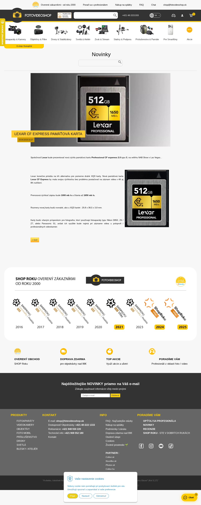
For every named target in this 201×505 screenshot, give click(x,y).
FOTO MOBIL (24, 433)
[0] (191, 15)
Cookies (110, 441)
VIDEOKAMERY (25, 425)
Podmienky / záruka (116, 429)
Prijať (72, 496)
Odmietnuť (101, 496)
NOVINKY (148, 425)
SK (156, 15)
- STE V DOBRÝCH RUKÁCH (166, 433)
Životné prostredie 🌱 (117, 445)
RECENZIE (149, 429)
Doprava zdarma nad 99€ (119, 433)
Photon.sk (110, 465)
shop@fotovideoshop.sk (70, 421)
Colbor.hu (110, 469)
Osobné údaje (113, 437)
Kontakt (52, 437)
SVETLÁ (21, 445)
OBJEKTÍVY (23, 429)
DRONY (21, 441)
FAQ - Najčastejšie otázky (119, 421)
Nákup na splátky (115, 425)
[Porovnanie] (174, 15)
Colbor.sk (110, 457)
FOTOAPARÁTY (25, 421)
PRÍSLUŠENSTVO (27, 437)
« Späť (35, 240)
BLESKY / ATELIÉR (27, 449)
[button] (196, 494)
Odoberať (115, 395)
